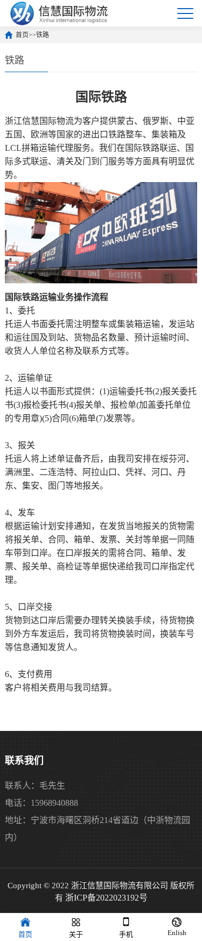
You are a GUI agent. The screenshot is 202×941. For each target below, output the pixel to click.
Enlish (177, 933)
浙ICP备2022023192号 (106, 897)
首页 (22, 35)
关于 (76, 934)
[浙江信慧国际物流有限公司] (59, 13)
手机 (126, 934)
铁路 (42, 35)
